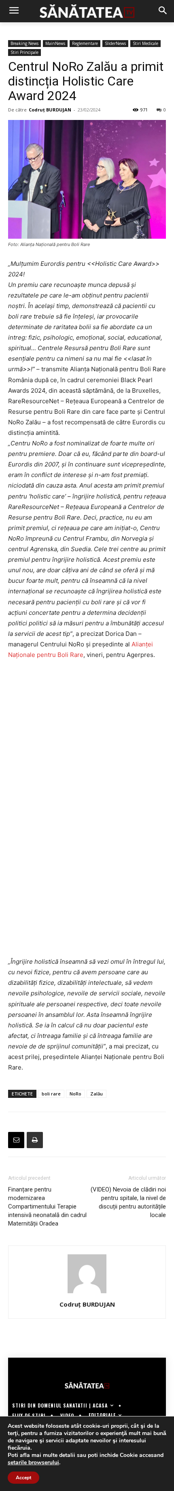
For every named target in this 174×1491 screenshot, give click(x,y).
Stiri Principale (24, 52)
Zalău (96, 1094)
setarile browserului (33, 1462)
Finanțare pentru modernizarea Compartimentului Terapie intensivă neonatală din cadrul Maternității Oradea (47, 1206)
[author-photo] (87, 1293)
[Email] (16, 1140)
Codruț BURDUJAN (50, 110)
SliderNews (115, 43)
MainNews (55, 43)
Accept (23, 1477)
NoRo (75, 1094)
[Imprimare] (35, 1140)
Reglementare (85, 43)
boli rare (51, 1094)
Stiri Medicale (145, 43)
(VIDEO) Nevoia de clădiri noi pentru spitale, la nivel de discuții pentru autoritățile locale (128, 1202)
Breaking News (24, 43)
